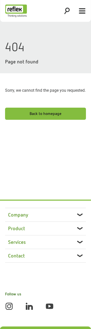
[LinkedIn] (29, 306)
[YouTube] (50, 306)
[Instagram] (9, 306)
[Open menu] (82, 10)
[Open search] (67, 10)
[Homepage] (16, 11)
